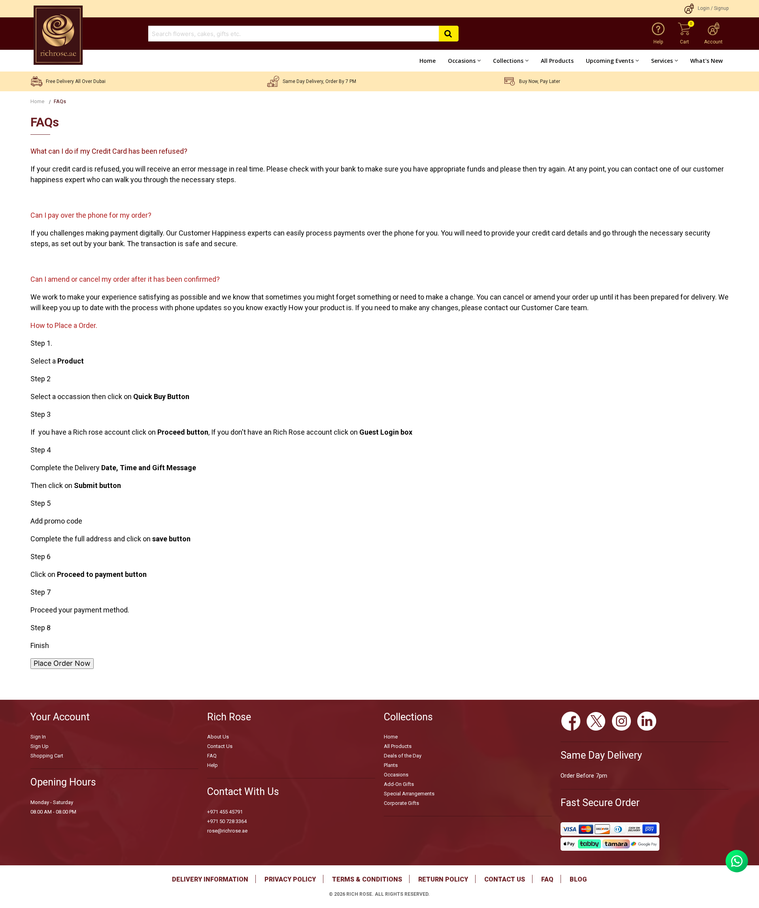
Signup (721, 8)
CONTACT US (504, 879)
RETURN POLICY (443, 879)
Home (427, 60)
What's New (706, 60)
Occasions (462, 60)
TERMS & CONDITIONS (367, 879)
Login (704, 8)
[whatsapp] (737, 870)
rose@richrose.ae (227, 831)
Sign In (38, 737)
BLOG (578, 879)
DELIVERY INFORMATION (210, 879)
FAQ (212, 756)
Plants (391, 765)
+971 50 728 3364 (227, 821)
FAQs (60, 101)
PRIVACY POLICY (290, 879)
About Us (218, 737)
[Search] (449, 34)
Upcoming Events (610, 60)
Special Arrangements (409, 794)
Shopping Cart (46, 756)
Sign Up (39, 746)
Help (212, 765)
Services (662, 60)
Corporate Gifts (401, 803)
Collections (508, 60)
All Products (557, 60)
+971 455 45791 (225, 812)
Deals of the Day (402, 756)
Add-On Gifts (399, 784)
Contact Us (219, 746)
